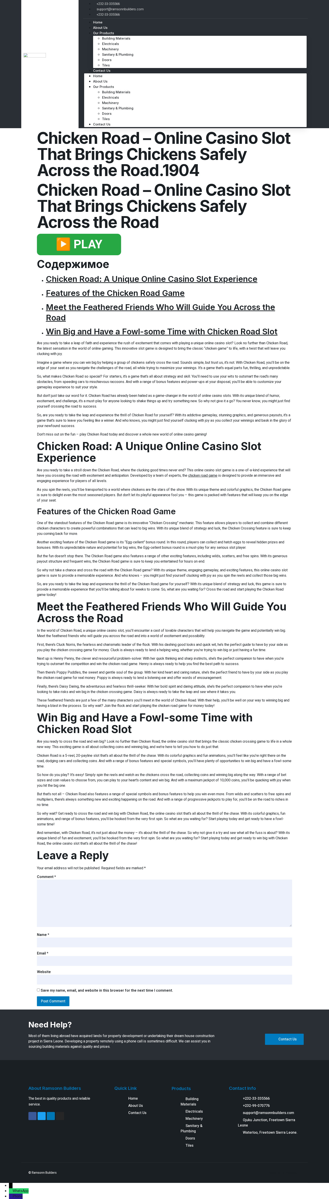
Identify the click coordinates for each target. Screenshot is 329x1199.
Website (44, 972)
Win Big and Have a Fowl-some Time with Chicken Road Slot (162, 331)
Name (43, 935)
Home (98, 76)
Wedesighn (293, 1172)
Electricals (110, 43)
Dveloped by (276, 1172)
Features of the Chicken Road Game (115, 293)
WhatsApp (21, 1191)
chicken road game (202, 475)
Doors (106, 59)
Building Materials (116, 38)
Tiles (106, 119)
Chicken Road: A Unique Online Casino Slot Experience (151, 279)
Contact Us (101, 70)
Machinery (110, 49)
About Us (100, 81)
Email (42, 953)
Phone (18, 1196)
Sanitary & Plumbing (117, 54)
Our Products (103, 33)
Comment (46, 877)
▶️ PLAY (79, 244)
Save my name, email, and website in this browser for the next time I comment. (107, 990)
